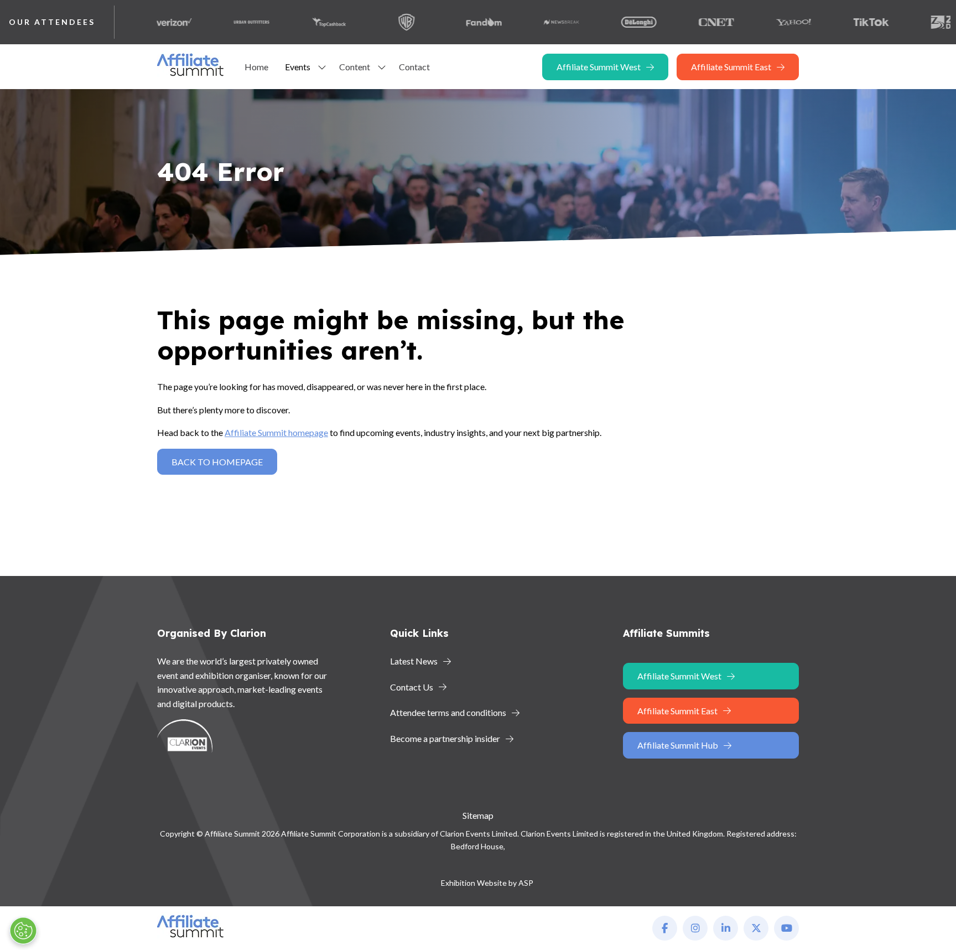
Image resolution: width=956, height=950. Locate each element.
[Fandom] (463, 22)
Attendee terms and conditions (448, 712)
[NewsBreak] (540, 22)
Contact (414, 66)
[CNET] (695, 22)
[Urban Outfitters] (230, 22)
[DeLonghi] (618, 22)
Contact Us (411, 687)
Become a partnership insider (445, 738)
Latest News (414, 661)
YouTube (786, 928)
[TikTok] (850, 22)
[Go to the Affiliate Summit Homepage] (192, 76)
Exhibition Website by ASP (487, 882)
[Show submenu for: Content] (382, 67)
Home (256, 66)
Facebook (664, 928)
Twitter (756, 928)
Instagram (695, 928)
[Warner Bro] (385, 22)
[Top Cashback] (308, 22)
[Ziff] (927, 22)
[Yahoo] (772, 22)
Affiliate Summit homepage (276, 432)
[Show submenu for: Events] (322, 67)
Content (354, 66)
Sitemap (478, 815)
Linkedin (725, 928)
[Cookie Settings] (23, 930)
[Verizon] (153, 22)
